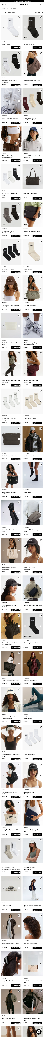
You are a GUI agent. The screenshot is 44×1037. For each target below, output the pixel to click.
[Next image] (19, 27)
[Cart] (41, 4)
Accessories (11, 8)
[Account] (37, 4)
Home (3, 8)
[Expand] (2, 4)
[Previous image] (3, 27)
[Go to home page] (22, 4)
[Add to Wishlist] (19, 17)
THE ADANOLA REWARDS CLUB (22, 1)
